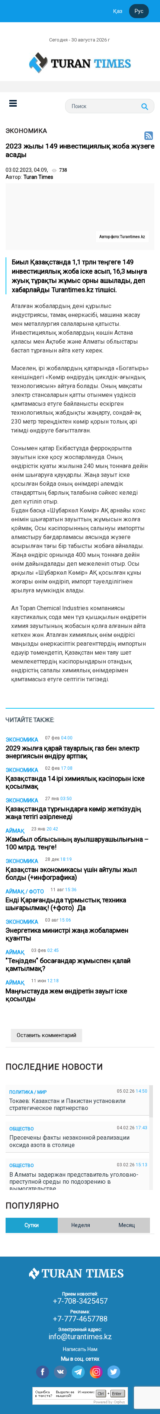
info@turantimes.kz (80, 1336)
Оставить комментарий (46, 1035)
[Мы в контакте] (60, 1371)
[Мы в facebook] (42, 1371)
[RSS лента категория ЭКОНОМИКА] (148, 136)
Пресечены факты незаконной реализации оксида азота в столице (69, 1141)
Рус (139, 11)
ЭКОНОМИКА (26, 130)
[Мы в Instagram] (96, 1371)
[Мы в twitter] (114, 1371)
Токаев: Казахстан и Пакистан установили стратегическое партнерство (67, 1104)
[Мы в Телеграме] (78, 1371)
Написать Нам (80, 1349)
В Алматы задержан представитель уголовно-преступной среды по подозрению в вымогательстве (73, 1181)
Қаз (117, 11)
